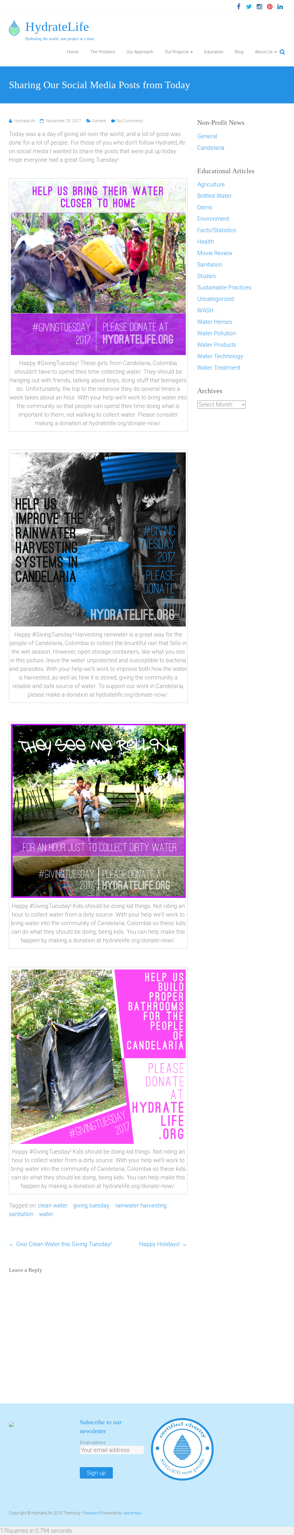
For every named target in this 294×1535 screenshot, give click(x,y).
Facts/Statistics (216, 230)
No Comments (130, 121)
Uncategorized (215, 298)
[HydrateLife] (14, 23)
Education (213, 51)
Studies (206, 276)
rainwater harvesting (141, 1205)
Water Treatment (218, 367)
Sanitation (209, 264)
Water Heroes (214, 321)
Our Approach (140, 51)
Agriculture (211, 184)
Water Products (216, 344)
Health (205, 241)
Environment (213, 218)
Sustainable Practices (224, 287)
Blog (239, 51)
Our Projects (177, 51)
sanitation (21, 1214)
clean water (52, 1205)
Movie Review (214, 253)
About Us (264, 51)
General (99, 121)
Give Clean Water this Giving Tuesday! (60, 1244)
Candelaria (211, 147)
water (46, 1214)
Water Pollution (216, 333)
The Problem (102, 51)
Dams (204, 207)
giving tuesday (91, 1205)
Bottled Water (214, 195)
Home (73, 51)
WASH (205, 310)
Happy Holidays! (163, 1244)
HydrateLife (57, 26)
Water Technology (220, 356)
